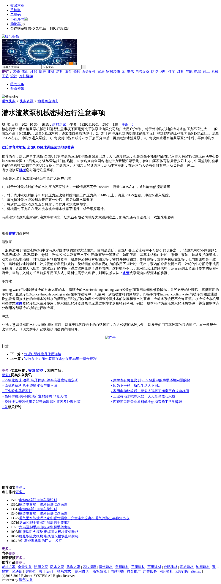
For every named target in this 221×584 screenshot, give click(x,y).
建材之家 (59, 124)
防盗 (154, 71)
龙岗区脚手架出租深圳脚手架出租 (45, 522)
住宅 (171, 71)
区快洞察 (89, 567)
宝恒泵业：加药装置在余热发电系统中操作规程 (60, 358)
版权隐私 (100, 571)
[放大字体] (3, 124)
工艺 (5, 76)
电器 (197, 71)
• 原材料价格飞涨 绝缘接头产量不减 (29, 385)
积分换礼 (166, 571)
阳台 (68, 71)
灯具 (180, 71)
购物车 (15, 24)
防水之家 (57, 567)
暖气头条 (9, 101)
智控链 (30, 571)
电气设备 (142, 71)
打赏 (5, 346)
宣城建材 (187, 567)
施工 (206, 71)
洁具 (59, 71)
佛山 (25, 71)
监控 (39, 370)
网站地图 (118, 571)
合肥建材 (170, 567)
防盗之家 (73, 567)
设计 (13, 76)
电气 (130, 71)
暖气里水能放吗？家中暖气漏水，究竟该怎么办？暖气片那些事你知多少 (74, 518)
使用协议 (82, 571)
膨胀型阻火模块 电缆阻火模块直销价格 (49, 531)
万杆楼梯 (26, 76)
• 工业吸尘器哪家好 (17, 391)
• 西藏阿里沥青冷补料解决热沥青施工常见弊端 (146, 402)
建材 (50, 71)
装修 (16, 71)
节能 (189, 71)
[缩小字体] (8, 124)
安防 (31, 370)
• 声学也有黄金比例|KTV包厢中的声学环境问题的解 (150, 380)
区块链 (17, 571)
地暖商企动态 (48, 101)
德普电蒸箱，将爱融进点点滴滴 (43, 504)
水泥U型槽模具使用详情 (42, 354)
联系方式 (64, 571)
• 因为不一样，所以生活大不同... (136, 385)
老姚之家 (9, 567)
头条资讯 (26, 101)
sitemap (196, 571)
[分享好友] (10, 97)
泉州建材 (122, 567)
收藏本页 (17, 5)
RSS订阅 (182, 571)
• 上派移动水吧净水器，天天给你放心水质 (143, 396)
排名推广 (134, 571)
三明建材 (138, 567)
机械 (215, 71)
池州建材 (203, 567)
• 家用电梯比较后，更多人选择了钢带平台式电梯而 (150, 391)
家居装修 (113, 71)
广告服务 (150, 571)
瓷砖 (76, 71)
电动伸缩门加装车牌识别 (38, 500)
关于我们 (46, 571)
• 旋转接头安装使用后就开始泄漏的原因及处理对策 (41, 402)
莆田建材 (154, 567)
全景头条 (25, 567)
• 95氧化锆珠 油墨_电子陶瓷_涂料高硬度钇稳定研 (40, 380)
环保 (33, 71)
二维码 (15, 14)
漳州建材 (106, 567)
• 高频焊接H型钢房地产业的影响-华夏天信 (34, 396)
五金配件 (89, 71)
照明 (163, 71)
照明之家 (41, 567)
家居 (101, 71)
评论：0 (127, 124)
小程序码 (17, 19)
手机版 (15, 10)
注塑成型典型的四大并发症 (41, 541)
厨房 (42, 71)
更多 (6, 370)
